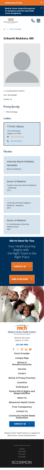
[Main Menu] (38, 20)
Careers (22, 373)
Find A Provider (22, 354)
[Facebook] (13, 349)
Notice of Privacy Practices (22, 378)
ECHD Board (22, 387)
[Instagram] (22, 349)
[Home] (11, 20)
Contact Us (22, 411)
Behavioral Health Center (22, 402)
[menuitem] (22, 449)
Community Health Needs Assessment (22, 417)
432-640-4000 (22, 345)
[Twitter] (18, 349)
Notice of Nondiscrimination (22, 363)
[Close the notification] (41, 2)
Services (22, 369)
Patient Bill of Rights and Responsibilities (22, 392)
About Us (22, 398)
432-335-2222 (16, 141)
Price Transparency (22, 407)
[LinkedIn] (26, 349)
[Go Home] (4, 29)
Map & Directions (17, 137)
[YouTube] (30, 349)
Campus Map (22, 358)
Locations (22, 382)
